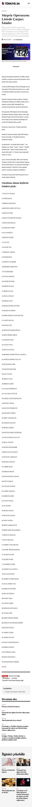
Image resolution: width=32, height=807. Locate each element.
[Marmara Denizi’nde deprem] (9, 762)
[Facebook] (6, 70)
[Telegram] (26, 70)
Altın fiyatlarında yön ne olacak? (12, 720)
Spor (3, 724)
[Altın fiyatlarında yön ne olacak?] (9, 782)
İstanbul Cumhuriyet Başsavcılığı (12, 680)
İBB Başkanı (6, 678)
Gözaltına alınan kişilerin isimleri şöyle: (15, 691)
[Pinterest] (14, 70)
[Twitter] (10, 70)
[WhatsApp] (18, 70)
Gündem (4, 11)
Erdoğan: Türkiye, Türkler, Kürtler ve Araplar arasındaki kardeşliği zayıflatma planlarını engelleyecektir (14, 738)
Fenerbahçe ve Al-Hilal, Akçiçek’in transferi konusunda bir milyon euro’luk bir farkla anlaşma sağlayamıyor (15, 728)
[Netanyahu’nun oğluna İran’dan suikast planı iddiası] (23, 762)
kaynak (4, 666)
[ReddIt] (22, 70)
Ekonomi (4, 718)
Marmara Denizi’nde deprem (11, 706)
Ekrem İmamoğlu (14, 676)
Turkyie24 (18, 39)
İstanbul (14, 678)
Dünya (3, 710)
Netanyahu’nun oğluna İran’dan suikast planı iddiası (22, 772)
